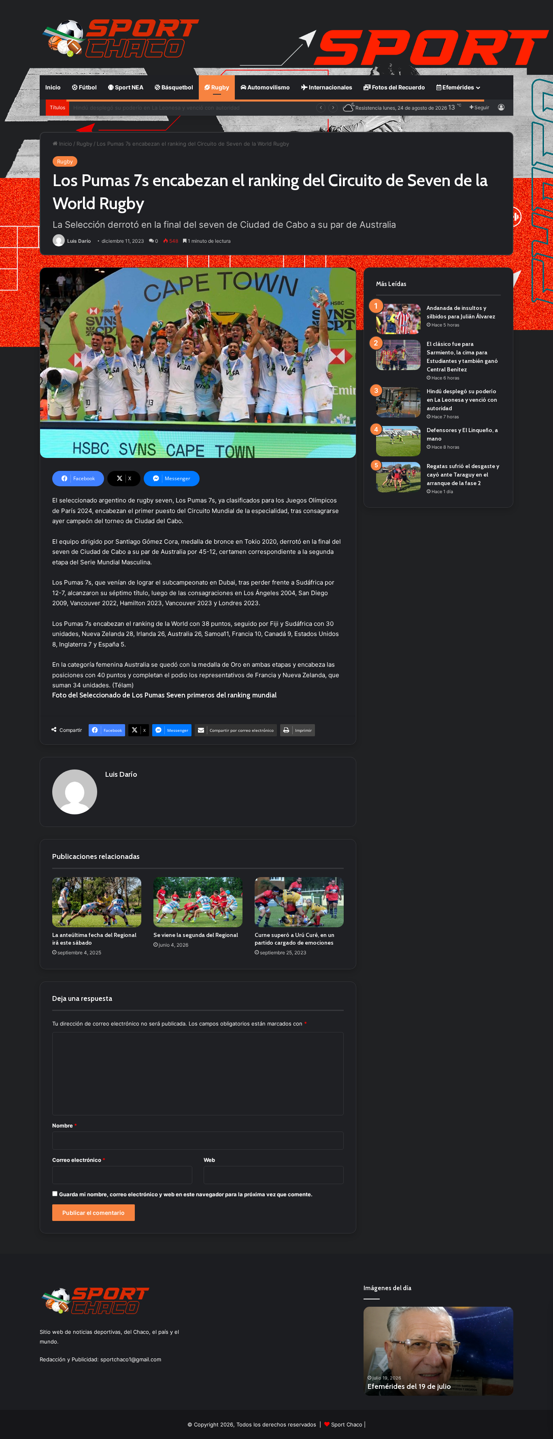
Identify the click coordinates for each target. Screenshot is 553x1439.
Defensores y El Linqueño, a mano (116, 107)
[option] (438, 1351)
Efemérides (457, 87)
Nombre (64, 1125)
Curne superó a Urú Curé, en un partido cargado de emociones (294, 938)
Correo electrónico (78, 1160)
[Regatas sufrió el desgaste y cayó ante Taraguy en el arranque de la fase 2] (398, 477)
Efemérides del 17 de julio (409, 1386)
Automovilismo (268, 87)
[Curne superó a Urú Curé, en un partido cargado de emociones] (299, 902)
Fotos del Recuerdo (398, 87)
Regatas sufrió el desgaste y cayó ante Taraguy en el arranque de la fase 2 (463, 474)
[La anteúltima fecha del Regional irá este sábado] (96, 902)
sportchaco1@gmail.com (130, 1359)
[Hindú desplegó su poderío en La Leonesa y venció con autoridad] (398, 402)
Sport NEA (128, 87)
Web (209, 1160)
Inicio (53, 87)
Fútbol (87, 87)
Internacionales (330, 87)
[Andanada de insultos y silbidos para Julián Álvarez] (398, 319)
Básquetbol (176, 87)
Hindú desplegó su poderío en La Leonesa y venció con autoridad (462, 400)
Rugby (219, 87)
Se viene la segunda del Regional (195, 935)
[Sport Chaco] (121, 38)
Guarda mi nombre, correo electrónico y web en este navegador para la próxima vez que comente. (186, 1194)
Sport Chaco (346, 1424)
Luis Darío (79, 241)
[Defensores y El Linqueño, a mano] (398, 441)
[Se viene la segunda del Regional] (197, 902)
